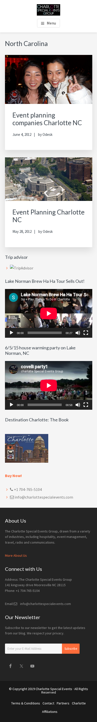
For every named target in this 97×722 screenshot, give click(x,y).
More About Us (16, 555)
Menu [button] (51, 23)
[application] (48, 313)
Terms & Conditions (25, 703)
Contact (48, 703)
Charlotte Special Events (54, 689)
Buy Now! (13, 475)
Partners (63, 703)
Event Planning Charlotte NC (48, 216)
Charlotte (79, 703)
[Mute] (77, 332)
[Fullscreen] (85, 332)
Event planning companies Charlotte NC (47, 119)
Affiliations (49, 711)
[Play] (11, 332)
